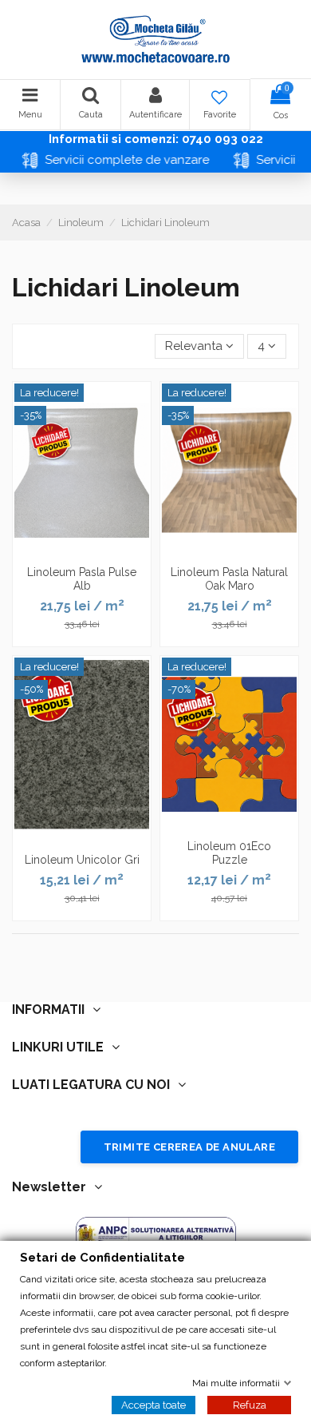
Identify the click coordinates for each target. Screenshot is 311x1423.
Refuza (249, 1404)
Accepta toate (153, 1404)
